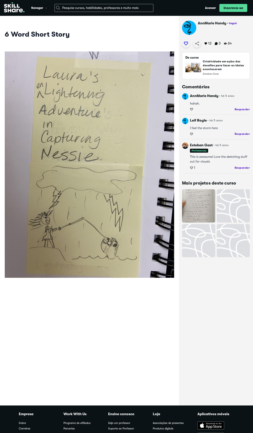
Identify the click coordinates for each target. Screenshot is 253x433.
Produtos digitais (163, 428)
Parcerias (69, 428)
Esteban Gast (201, 145)
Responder (242, 109)
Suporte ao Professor (121, 428)
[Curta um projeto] (186, 44)
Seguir (233, 23)
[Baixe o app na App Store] (215, 426)
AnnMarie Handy (212, 23)
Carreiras (24, 428)
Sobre (22, 423)
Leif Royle (198, 120)
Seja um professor (119, 423)
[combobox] (104, 8)
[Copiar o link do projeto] (197, 44)
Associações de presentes (168, 423)
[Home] (14, 8)
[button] (46, 8)
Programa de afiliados (77, 423)
